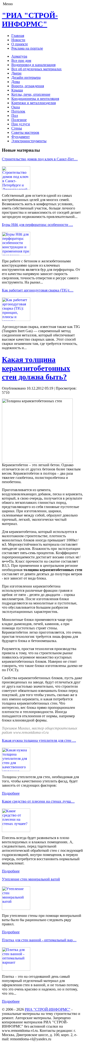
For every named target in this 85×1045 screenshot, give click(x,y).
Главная (17, 36)
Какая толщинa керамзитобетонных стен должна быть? (36, 368)
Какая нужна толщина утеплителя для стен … (39, 740)
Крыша (17, 90)
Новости (18, 40)
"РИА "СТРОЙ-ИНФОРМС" (30, 19)
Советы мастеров (25, 132)
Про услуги (20, 124)
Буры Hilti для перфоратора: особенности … (37, 225)
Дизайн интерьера (26, 77)
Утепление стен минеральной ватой (31, 879)
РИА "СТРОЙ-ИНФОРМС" (47, 1009)
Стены (16, 128)
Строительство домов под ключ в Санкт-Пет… (40, 159)
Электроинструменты (29, 141)
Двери (16, 73)
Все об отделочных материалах (36, 69)
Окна (15, 107)
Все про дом (21, 61)
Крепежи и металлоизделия (33, 103)
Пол (14, 116)
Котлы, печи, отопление (30, 94)
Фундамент (20, 137)
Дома (15, 82)
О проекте (19, 44)
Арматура (19, 56)
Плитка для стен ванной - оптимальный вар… (39, 940)
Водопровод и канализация (33, 65)
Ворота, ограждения (27, 86)
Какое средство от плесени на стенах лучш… (38, 801)
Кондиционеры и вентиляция (35, 99)
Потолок (18, 111)
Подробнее (11, 793)
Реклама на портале (27, 48)
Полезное (19, 120)
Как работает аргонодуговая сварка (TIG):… (37, 290)
